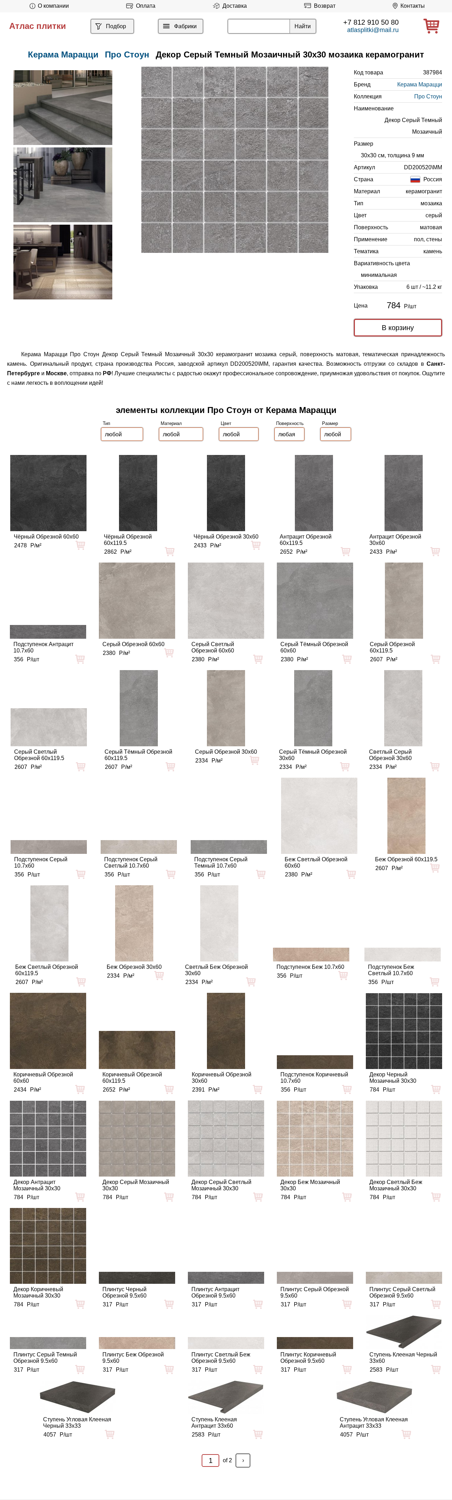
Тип (106, 423)
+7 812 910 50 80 (371, 22)
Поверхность (290, 423)
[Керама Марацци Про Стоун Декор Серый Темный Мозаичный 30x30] (234, 160)
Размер (330, 423)
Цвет (226, 423)
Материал (171, 423)
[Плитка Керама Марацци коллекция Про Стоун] (62, 107)
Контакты (412, 6)
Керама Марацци (419, 84)
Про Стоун (127, 54)
